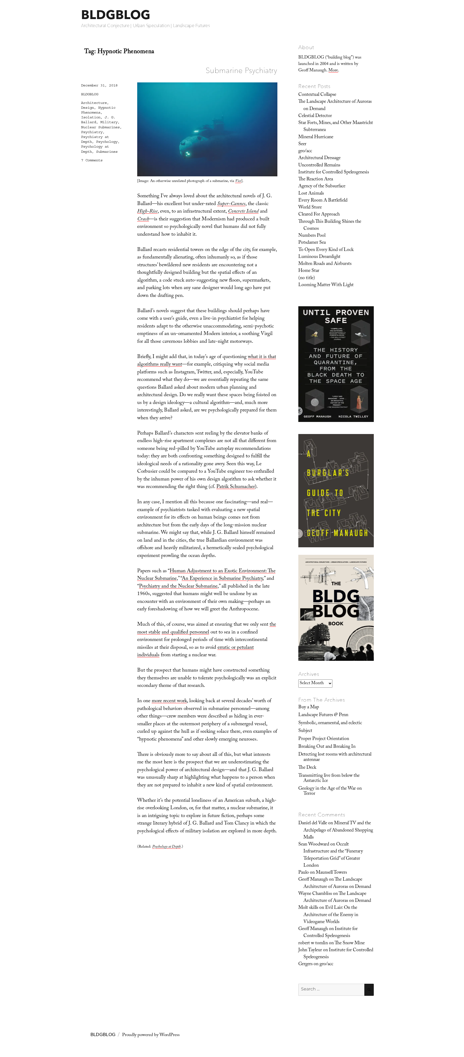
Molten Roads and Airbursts (324, 264)
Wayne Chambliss (315, 894)
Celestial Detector (315, 116)
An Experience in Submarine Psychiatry (222, 579)
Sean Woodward (313, 845)
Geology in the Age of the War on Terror (330, 791)
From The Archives (321, 700)
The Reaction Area (315, 180)
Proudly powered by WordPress (151, 1035)
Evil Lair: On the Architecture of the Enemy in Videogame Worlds (330, 915)
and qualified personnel (185, 632)
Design (87, 107)
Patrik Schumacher (235, 487)
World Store (310, 208)
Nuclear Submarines (100, 127)
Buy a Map (308, 708)
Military (109, 122)
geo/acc (305, 151)
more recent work (169, 701)
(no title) (306, 278)
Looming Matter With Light (326, 285)
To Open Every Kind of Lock (326, 250)
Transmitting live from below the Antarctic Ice (329, 778)
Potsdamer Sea (312, 243)
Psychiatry (92, 132)
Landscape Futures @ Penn (323, 715)
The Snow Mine (350, 943)
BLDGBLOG (115, 14)
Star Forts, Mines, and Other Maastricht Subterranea (335, 126)
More (333, 70)
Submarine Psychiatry (241, 70)
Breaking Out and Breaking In (327, 747)
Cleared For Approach (319, 215)
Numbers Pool (311, 236)
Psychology (107, 142)
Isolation (90, 117)
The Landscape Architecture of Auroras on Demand (335, 105)
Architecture (94, 103)
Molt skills (308, 908)
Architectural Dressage (319, 158)
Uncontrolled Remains (319, 166)
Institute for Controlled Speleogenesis (333, 173)
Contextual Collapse (317, 95)
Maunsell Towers (331, 873)
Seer (302, 144)
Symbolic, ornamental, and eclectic (330, 723)
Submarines (107, 152)
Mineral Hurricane (315, 137)
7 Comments (92, 160)
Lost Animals (311, 194)
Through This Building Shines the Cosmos (329, 225)
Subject (305, 731)
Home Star (308, 271)
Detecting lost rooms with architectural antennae (334, 757)
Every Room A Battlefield (322, 201)
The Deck (307, 768)
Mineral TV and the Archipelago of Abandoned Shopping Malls (338, 830)
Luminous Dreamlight (319, 257)
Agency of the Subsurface (321, 187)
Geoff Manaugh (313, 880)
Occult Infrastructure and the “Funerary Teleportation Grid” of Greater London (333, 855)
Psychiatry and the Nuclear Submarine (178, 586)
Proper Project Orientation (323, 739)
